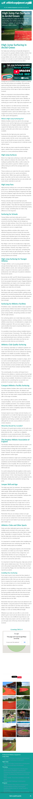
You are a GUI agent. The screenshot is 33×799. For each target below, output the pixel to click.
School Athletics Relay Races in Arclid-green (16, 784)
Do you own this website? (13, 642)
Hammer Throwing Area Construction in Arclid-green (16, 775)
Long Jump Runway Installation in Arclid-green (16, 758)
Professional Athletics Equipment (11, 754)
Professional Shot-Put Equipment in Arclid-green (17, 772)
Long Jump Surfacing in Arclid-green (14, 760)
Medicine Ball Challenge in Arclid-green (14, 781)
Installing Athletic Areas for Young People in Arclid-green (16, 789)
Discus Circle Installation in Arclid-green (15, 770)
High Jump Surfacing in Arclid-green (14, 765)
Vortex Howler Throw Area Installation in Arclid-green (17, 778)
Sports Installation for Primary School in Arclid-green (16, 792)
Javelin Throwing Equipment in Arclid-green (16, 768)
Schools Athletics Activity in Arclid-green (15, 786)
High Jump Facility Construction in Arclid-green (17, 763)
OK (24, 642)
